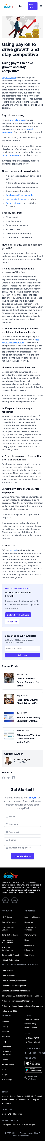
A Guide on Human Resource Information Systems (22, 1006)
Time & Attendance (10, 935)
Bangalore (13, 1100)
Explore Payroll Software (18, 615)
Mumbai (5, 1096)
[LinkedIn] (35, 1053)
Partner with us (8, 1064)
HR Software (7, 917)
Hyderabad (24, 1100)
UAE (9, 1114)
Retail (26, 940)
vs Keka (16, 1124)
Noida (4, 1100)
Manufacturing (30, 935)
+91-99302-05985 (32, 1042)
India (4, 1114)
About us (5, 1021)
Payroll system (9, 77)
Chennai (38, 1096)
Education (28, 950)
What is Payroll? (8, 976)
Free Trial (31, 6)
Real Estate (29, 955)
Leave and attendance (16, 199)
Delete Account (30, 1027)
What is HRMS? (8, 971)
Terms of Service (31, 1019)
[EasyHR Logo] (22, 875)
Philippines (17, 1114)
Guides (5, 1059)
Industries (6, 1037)
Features (5, 1032)
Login (21, 6)
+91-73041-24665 (31, 1038)
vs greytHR (6, 1124)
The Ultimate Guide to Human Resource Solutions (22, 996)
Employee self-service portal (20, 195)
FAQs (4, 1069)
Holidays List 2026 (9, 1011)
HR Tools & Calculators (6, 1053)
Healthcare (29, 922)
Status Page (7, 1079)
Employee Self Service (8, 928)
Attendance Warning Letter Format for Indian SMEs (28, 738)
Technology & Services (30, 928)
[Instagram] (39, 1053)
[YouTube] (43, 1053)
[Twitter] (30, 1053)
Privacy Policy (30, 1023)
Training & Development (7, 948)
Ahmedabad (7, 1103)
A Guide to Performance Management (17, 1001)
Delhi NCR (29, 1096)
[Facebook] (25, 1053)
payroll (13, 550)
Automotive (29, 945)
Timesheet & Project (10, 955)
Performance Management (7, 941)
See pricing (12, 621)
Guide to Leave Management (14, 986)
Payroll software (13, 203)
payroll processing (11, 155)
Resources (6, 1047)
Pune (12, 1096)
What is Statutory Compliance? (14, 981)
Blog (4, 1042)
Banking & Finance (32, 917)
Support (5, 1074)
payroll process (17, 120)
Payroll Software (9, 922)
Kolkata (20, 1096)
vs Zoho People (28, 1124)
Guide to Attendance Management (16, 991)
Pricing (5, 1026)
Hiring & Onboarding (10, 960)
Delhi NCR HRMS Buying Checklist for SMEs (28, 682)
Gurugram (35, 1100)
